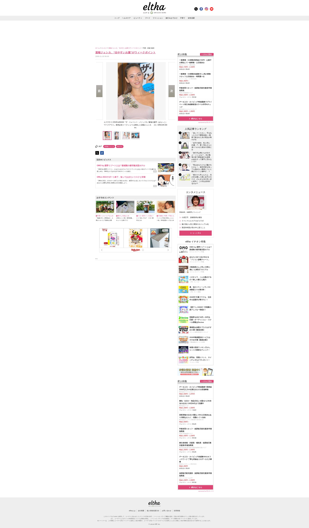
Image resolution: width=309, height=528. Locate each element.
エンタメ (104, 48)
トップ (116, 18)
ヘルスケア (126, 18)
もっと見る (197, 233)
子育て (182, 18)
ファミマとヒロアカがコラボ (193, 221)
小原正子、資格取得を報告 (192, 217)
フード (147, 18)
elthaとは (132, 511)
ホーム (97, 48)
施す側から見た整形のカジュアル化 (195, 224)
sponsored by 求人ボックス (206, 122)
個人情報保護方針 (153, 511)
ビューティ (138, 18)
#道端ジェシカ (109, 146)
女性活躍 (191, 18)
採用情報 (177, 511)
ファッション (158, 18)
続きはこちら (196, 119)
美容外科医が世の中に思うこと (193, 227)
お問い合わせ (166, 511)
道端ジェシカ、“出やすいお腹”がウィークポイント (125, 48)
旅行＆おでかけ (171, 18)
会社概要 (141, 511)
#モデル (119, 146)
